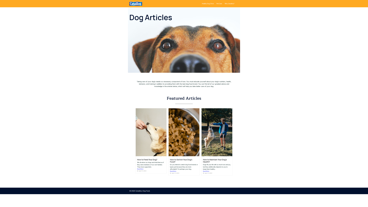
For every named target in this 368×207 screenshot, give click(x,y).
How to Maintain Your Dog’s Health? (215, 160)
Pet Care (219, 3)
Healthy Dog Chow (208, 3)
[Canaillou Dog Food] (135, 3)
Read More (140, 169)
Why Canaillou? (229, 3)
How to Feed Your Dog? (147, 159)
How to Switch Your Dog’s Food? (181, 160)
